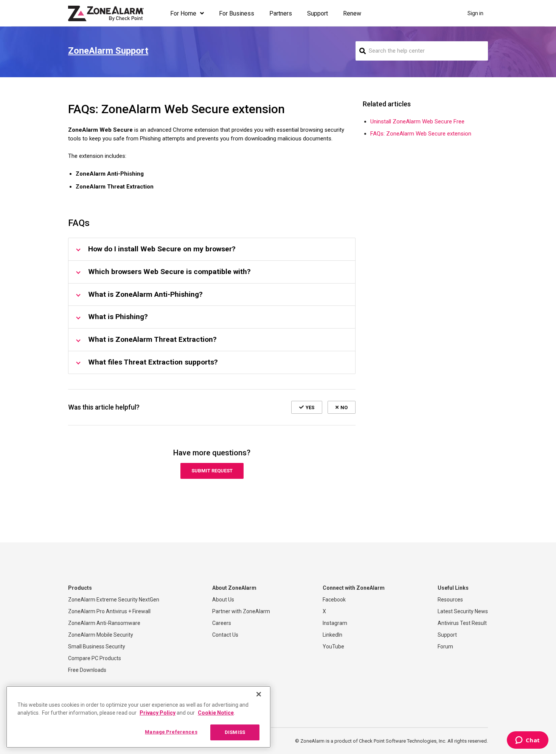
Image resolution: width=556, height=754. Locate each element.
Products (80, 588)
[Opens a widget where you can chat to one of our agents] (527, 740)
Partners (280, 13)
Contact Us (225, 635)
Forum (445, 646)
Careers (221, 623)
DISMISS (235, 732)
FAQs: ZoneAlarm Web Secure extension (420, 133)
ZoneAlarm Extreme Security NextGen (113, 600)
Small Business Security (96, 646)
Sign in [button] (475, 13)
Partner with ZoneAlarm (241, 611)
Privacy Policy (157, 713)
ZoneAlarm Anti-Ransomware (104, 623)
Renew (352, 13)
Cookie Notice (216, 713)
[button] (306, 407)
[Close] (258, 694)
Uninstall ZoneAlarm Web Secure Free (417, 121)
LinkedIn (332, 635)
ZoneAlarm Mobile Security (100, 635)
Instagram (335, 623)
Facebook (334, 600)
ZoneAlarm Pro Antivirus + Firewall (109, 611)
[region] (138, 717)
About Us (223, 600)
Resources (450, 600)
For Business (236, 13)
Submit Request (212, 471)
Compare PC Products (94, 658)
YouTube (333, 646)
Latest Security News (463, 611)
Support (317, 13)
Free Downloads (87, 670)
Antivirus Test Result (462, 623)
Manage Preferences (171, 732)
